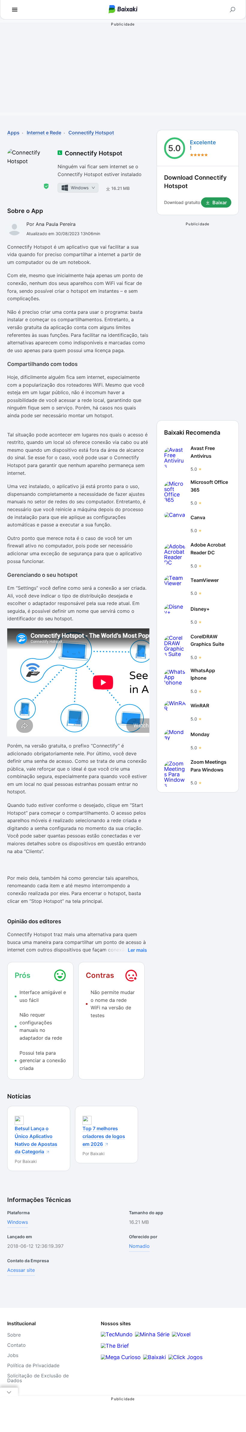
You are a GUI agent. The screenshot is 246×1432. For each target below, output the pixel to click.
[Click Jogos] (185, 1357)
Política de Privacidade (33, 1365)
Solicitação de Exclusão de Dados (38, 1378)
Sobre (14, 1334)
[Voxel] (181, 1334)
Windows (17, 1222)
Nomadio (139, 1246)
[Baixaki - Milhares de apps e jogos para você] (123, 9)
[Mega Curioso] (121, 1357)
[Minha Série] (152, 1334)
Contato (16, 1345)
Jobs (12, 1355)
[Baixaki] (154, 1357)
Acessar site (21, 1270)
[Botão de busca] (232, 9)
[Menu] (15, 9)
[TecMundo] (117, 1334)
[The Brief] (115, 1346)
